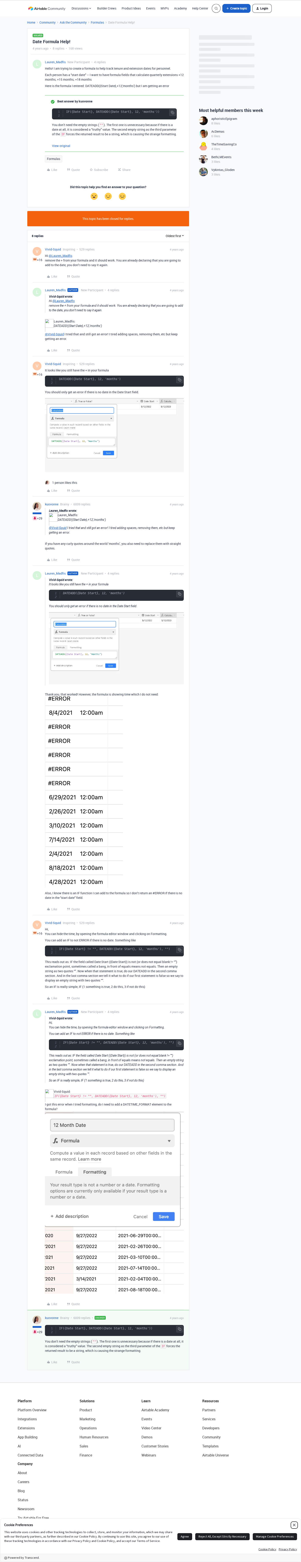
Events (150, 8)
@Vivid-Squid (54, 334)
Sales (84, 1446)
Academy (180, 8)
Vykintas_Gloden (223, 170)
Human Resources (94, 1437)
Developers (210, 1428)
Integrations (27, 1419)
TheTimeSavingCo (224, 144)
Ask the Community (73, 22)
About (22, 1472)
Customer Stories (155, 1446)
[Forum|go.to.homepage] (46, 8)
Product (86, 1410)
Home (31, 22)
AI (19, 1446)
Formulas (97, 22)
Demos (146, 1437)
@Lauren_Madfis (60, 256)
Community (47, 22)
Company (25, 1463)
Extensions (26, 1428)
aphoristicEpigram (224, 119)
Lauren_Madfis (55, 62)
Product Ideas (131, 8)
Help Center (200, 8)
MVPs (165, 8)
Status (23, 1499)
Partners (209, 1410)
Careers (23, 1481)
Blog (21, 1490)
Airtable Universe (215, 1455)
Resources (210, 1401)
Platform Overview (32, 1410)
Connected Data (30, 1455)
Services (209, 1419)
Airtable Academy (155, 1410)
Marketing (87, 1419)
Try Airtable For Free (33, 1518)
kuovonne (51, 504)
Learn (145, 1401)
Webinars (148, 1455)
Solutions (87, 1401)
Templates (210, 1446)
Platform (25, 1401)
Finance (86, 1455)
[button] (236, 8)
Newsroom (26, 1508)
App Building (27, 1437)
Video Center (151, 1428)
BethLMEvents (221, 157)
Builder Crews (106, 8)
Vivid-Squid (53, 249)
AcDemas (217, 131)
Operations (88, 1428)
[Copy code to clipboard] (172, 112)
